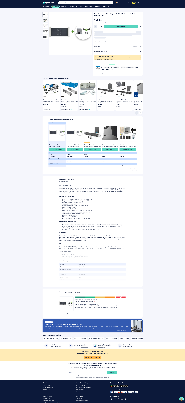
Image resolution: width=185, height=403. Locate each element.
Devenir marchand (47, 396)
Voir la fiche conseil (122, 330)
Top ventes (79, 398)
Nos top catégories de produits (83, 387)
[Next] (135, 170)
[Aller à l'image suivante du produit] (89, 33)
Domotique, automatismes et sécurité (65, 10)
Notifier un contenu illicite (49, 394)
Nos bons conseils (80, 385)
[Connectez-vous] (138, 2)
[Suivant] (141, 113)
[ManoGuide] (181, 399)
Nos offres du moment (81, 394)
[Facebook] (115, 399)
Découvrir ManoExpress (82, 400)
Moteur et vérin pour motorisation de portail (93, 10)
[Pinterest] (118, 399)
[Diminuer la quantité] (95, 26)
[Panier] (141, 2)
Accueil (44, 10)
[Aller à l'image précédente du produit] (51, 33)
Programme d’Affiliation (48, 400)
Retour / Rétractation (48, 387)
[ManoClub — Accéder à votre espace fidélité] (133, 2)
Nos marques (79, 392)
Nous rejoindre (46, 398)
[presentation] (124, 313)
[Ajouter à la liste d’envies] (139, 26)
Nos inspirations (80, 396)
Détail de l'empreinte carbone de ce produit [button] (71, 313)
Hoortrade (101, 73)
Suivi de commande (47, 385)
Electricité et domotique (51, 10)
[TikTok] (125, 399)
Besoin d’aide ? (46, 389)
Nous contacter (46, 392)
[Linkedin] (111, 399)
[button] (118, 66)
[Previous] (131, 170)
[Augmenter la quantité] (101, 26)
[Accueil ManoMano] (49, 2)
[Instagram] (122, 399)
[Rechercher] (60, 3)
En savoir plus (106, 377)
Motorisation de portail (78, 10)
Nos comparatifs (80, 389)
